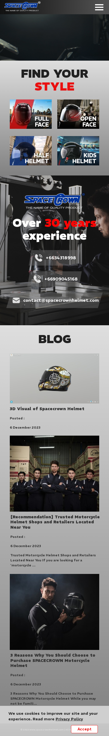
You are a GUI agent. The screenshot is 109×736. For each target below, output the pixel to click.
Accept (84, 729)
